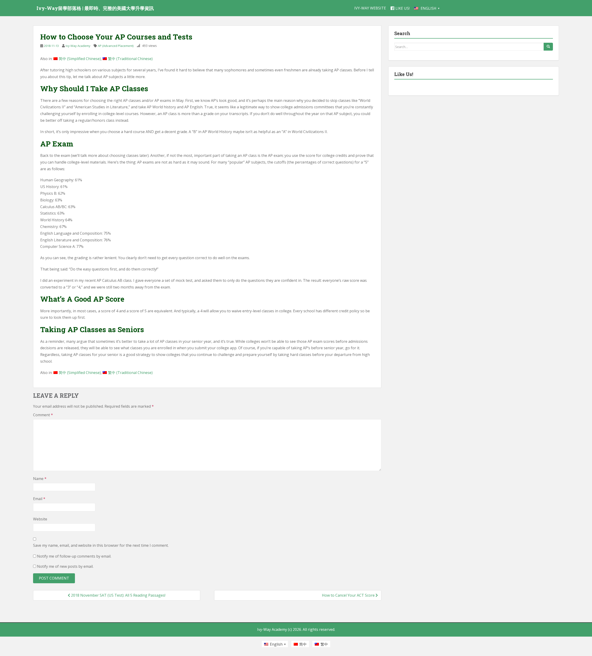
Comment (43, 414)
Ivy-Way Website (370, 8)
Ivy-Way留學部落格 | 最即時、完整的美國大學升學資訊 (95, 8)
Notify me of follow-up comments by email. (74, 556)
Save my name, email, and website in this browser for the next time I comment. (101, 545)
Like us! (402, 8)
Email (39, 498)
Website (40, 519)
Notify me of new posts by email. (65, 566)
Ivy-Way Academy (78, 46)
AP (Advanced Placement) (115, 46)
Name (39, 478)
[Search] (548, 47)
